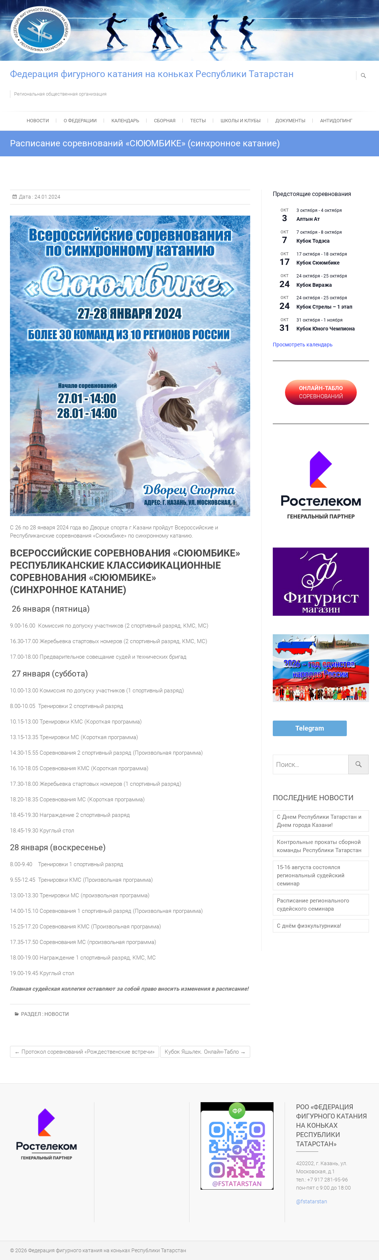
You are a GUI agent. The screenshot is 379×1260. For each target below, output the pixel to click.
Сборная (164, 120)
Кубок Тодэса (313, 241)
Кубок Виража (314, 285)
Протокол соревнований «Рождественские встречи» (84, 1051)
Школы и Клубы (241, 120)
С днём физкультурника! (309, 925)
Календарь (125, 120)
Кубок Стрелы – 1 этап (324, 307)
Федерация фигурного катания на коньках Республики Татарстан (152, 74)
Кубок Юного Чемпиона (325, 329)
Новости (38, 120)
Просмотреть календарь (303, 345)
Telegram (309, 728)
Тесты (198, 120)
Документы (290, 120)
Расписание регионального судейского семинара (313, 904)
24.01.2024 (46, 197)
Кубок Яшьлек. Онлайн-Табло (205, 1051)
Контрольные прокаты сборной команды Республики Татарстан (319, 846)
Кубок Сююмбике (318, 263)
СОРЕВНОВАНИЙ (321, 392)
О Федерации (80, 120)
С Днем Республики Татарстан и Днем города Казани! (319, 821)
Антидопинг (336, 120)
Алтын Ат (308, 219)
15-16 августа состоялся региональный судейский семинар (311, 875)
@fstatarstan (311, 1201)
